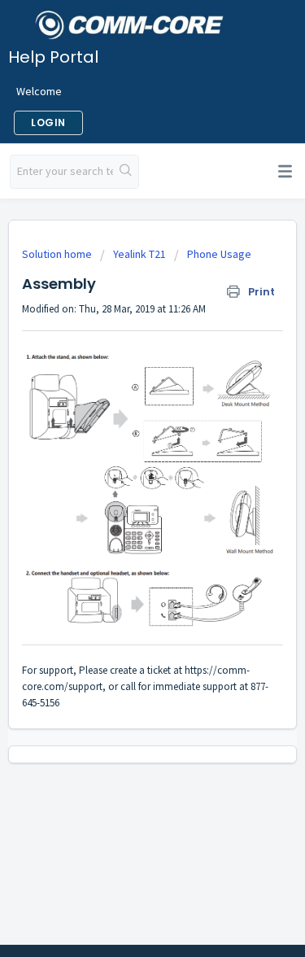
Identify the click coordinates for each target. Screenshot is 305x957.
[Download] (123, 470)
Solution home (58, 254)
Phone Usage (219, 254)
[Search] (125, 171)
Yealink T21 (139, 254)
